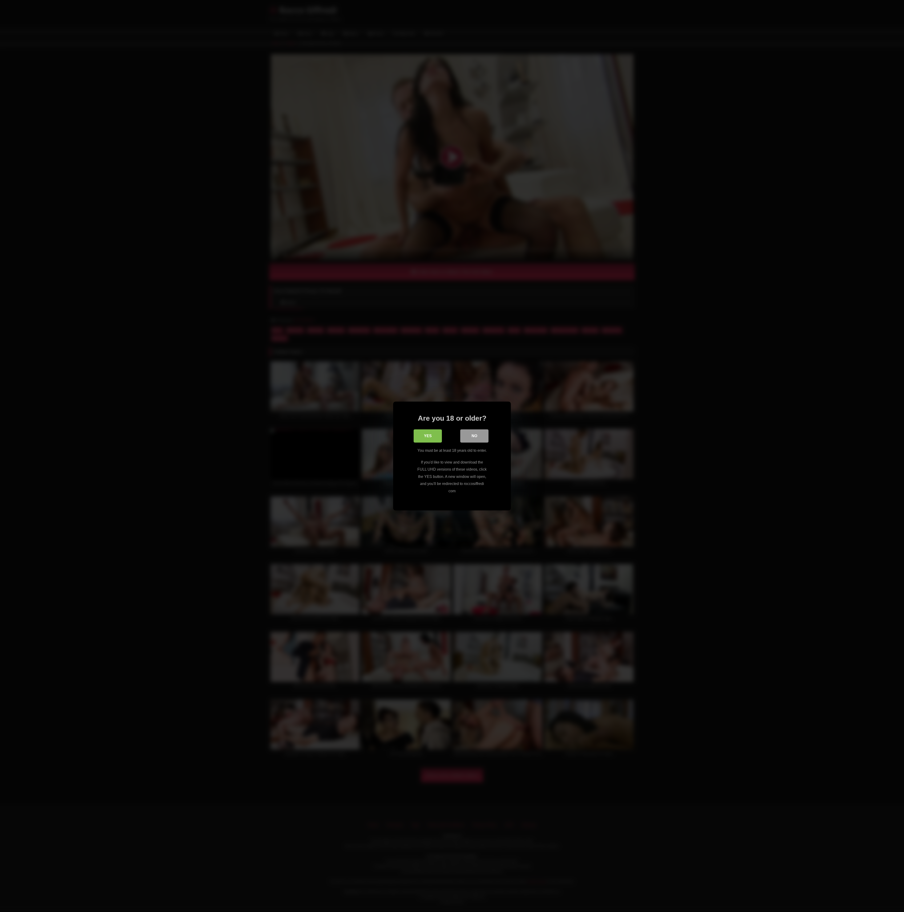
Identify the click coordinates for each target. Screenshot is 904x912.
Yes (428, 436)
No (474, 436)
